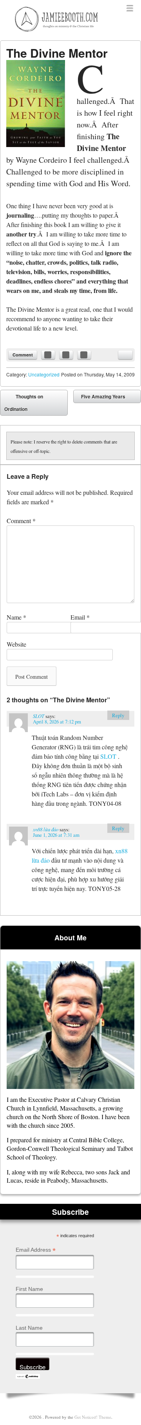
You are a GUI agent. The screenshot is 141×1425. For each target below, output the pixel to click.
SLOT (38, 715)
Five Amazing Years (109, 398)
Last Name (29, 1328)
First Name (29, 1289)
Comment (23, 355)
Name (16, 617)
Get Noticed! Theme (92, 1417)
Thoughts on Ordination (23, 403)
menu (130, 8)
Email (80, 617)
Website (16, 644)
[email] (125, 355)
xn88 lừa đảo (45, 829)
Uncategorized (44, 374)
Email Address (36, 1250)
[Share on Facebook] (48, 355)
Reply (118, 715)
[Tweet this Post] (66, 355)
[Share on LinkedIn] (84, 355)
